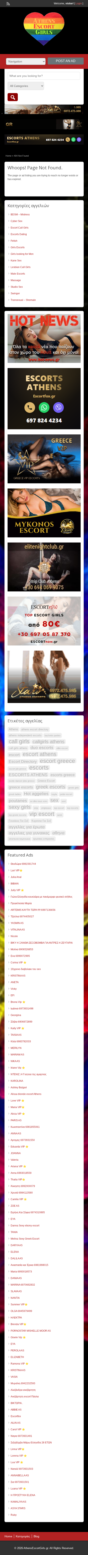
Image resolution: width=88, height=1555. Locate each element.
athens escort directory (35, 729)
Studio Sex (17, 286)
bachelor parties (53, 735)
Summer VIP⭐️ (19, 1304)
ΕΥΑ (13, 1219)
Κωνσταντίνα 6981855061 (25, 1127)
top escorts (72, 808)
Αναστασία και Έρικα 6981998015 (29, 1265)
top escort (59, 808)
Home (8, 156)
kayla (54, 794)
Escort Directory (23, 761)
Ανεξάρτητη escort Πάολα (25, 1396)
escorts (39, 767)
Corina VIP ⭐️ (18, 962)
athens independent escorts (25, 735)
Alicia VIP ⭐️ (18, 1113)
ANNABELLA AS (20, 1475)
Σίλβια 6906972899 (21, 1021)
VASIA (14, 1376)
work (59, 815)
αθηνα (58, 832)
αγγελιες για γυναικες (29, 832)
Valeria (14, 1159)
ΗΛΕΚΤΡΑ (16, 1317)
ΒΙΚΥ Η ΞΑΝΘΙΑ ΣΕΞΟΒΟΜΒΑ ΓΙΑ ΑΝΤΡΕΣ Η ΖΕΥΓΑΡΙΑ (42, 942)
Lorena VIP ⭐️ (19, 1455)
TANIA (14, 1232)
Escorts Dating (19, 234)
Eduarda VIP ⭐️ (19, 1146)
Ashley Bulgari (19, 1087)
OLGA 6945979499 (21, 1311)
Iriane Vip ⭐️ (18, 1067)
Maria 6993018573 (21, 1271)
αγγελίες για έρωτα (27, 826)
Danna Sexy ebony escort (25, 1225)
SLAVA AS (16, 1291)
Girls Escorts (18, 247)
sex (54, 800)
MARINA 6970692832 (23, 1284)
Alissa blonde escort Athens (26, 1094)
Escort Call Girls (19, 227)
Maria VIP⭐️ (18, 1107)
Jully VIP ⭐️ (17, 890)
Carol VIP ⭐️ (18, 1429)
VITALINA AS (18, 929)
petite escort (66, 794)
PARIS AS (16, 1120)
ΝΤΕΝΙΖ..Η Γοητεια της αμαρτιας (28, 1074)
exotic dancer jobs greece (22, 781)
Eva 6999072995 (20, 956)
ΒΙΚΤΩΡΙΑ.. (17, 1403)
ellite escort (62, 748)
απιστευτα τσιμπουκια (19, 839)
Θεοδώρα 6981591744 (23, 863)
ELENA (15, 1251)
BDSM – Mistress (20, 214)
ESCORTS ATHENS (28, 774)
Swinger (15, 293)
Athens (13, 729)
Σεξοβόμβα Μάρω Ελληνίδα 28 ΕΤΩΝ (31, 1442)
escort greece (57, 760)
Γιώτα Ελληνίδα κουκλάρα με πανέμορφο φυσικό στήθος (41, 896)
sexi (64, 801)
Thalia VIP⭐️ (18, 1179)
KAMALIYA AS (18, 1501)
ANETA (15, 982)
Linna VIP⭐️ (18, 1449)
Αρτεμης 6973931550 (23, 1140)
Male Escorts (18, 273)
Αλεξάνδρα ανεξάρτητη (23, 1390)
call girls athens (18, 748)
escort (14, 755)
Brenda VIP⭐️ (18, 1324)
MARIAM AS (17, 1054)
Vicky (14, 988)
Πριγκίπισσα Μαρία (21, 903)
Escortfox (16, 1416)
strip (36, 808)
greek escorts (50, 786)
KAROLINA (17, 1080)
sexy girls (20, 807)
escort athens (39, 754)
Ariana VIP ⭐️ (18, 1166)
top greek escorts (17, 815)
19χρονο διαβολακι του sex (26, 969)
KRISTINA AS (18, 975)
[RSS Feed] (7, 3)
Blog (36, 1536)
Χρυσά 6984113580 (22, 1192)
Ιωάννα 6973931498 (22, 1008)
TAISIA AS (16, 1034)
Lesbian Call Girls (20, 267)
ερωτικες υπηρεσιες (43, 838)
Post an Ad (66, 61)
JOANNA (16, 1153)
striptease (46, 808)
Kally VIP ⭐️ (17, 1028)
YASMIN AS (17, 923)
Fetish (14, 240)
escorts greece (63, 775)
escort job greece (17, 769)
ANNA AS (16, 1133)
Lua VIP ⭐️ (17, 1462)
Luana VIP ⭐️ (18, 1488)
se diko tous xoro (38, 801)
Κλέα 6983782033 (21, 1041)
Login (79, 3)
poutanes (18, 800)
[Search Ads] (13, 97)
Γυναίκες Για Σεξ (18, 820)
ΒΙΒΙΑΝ (15, 883)
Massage (16, 280)
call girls (19, 741)
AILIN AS (15, 1422)
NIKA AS (15, 1061)
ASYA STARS (18, 1508)
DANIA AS (16, 1278)
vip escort (41, 814)
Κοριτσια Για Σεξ (41, 820)
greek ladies (15, 794)
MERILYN (16, 1048)
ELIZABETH (17, 1357)
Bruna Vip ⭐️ (18, 1002)
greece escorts (21, 787)
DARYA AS (17, 1245)
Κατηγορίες (23, 1536)
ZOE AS (15, 1205)
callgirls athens (48, 741)
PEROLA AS (17, 1350)
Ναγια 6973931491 (21, 1436)
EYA (13, 1344)
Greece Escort (46, 780)
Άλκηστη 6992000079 (23, 1186)
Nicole (14, 936)
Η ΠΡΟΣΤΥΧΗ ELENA (23, 1495)
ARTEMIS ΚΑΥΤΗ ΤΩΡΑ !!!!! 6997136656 (33, 910)
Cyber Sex (16, 221)
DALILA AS (17, 1258)
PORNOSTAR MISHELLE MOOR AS (31, 1330)
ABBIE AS (16, 1409)
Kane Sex (16, 260)
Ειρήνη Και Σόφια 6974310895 (28, 1212)
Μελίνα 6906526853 (22, 949)
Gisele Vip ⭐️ (18, 1337)
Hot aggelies (36, 793)
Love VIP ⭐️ (17, 1100)
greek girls (73, 787)
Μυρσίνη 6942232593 (23, 1383)
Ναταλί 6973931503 (22, 1468)
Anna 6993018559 (21, 1173)
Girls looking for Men (22, 254)
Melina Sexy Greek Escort (25, 1238)
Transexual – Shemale (23, 300)
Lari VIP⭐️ (17, 870)
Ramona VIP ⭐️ (19, 1363)
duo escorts (41, 747)
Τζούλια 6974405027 (22, 916)
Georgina (16, 1015)
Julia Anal (16, 877)
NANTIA (15, 1297)
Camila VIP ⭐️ (19, 1199)
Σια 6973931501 (20, 1482)
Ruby (14, 1514)
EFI (12, 995)
